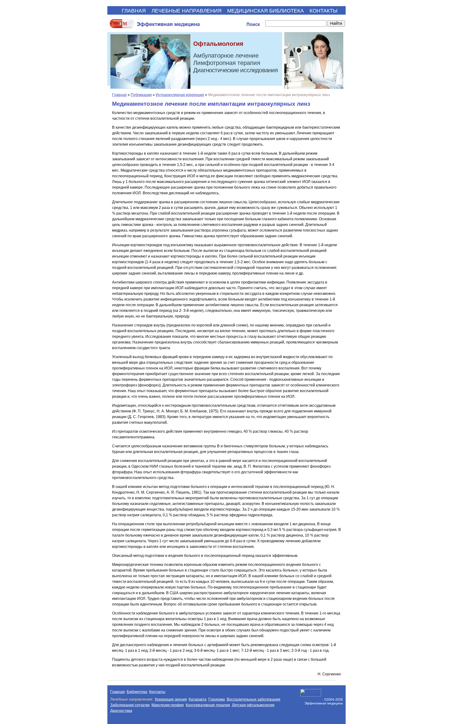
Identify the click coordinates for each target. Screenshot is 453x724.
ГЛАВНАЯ (134, 11)
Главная (119, 95)
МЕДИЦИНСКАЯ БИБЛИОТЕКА (265, 11)
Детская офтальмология (253, 705)
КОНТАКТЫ (323, 11)
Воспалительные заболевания (253, 699)
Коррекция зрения (171, 699)
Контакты (157, 692)
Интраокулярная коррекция (180, 95)
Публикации (141, 95)
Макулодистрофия (167, 705)
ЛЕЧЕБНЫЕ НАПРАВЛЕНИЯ (186, 11)
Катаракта (197, 699)
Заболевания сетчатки (130, 705)
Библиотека (137, 692)
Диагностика (121, 711)
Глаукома (216, 699)
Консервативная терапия (208, 705)
